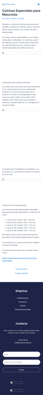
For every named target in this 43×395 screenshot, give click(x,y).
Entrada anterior (22, 269)
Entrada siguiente (21, 273)
